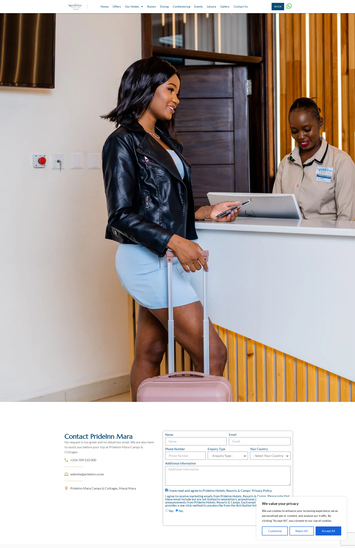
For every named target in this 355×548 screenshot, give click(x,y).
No (181, 511)
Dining (164, 6)
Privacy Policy (261, 490)
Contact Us (241, 6)
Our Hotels (132, 6)
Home (104, 6)
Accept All (328, 531)
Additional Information (180, 463)
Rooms (151, 6)
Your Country (259, 449)
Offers (117, 6)
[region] (301, 518)
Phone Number (175, 449)
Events (198, 6)
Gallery (224, 6)
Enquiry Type (216, 449)
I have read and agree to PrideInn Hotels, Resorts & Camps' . (220, 490)
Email (232, 434)
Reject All (301, 531)
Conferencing (181, 6)
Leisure (211, 6)
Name (169, 434)
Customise (275, 531)
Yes (170, 511)
